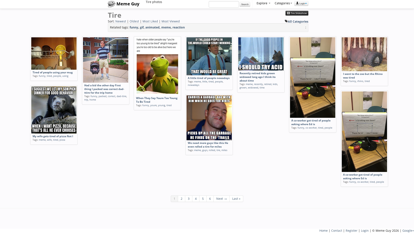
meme (166, 27)
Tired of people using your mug (53, 72)
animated (152, 27)
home (92, 99)
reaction (178, 27)
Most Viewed (171, 21)
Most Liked (150, 21)
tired (49, 75)
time (262, 87)
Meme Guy (127, 4)
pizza (62, 139)
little (204, 81)
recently (258, 84)
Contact (336, 230)
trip (86, 99)
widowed (253, 87)
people (57, 75)
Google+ (408, 230)
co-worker (311, 127)
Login (302, 3)
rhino (360, 81)
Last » (236, 199)
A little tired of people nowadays (209, 78)
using (65, 75)
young (161, 105)
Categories (282, 3)
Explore (262, 3)
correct (111, 96)
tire (218, 150)
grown (243, 87)
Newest (120, 21)
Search (245, 4)
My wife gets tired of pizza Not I (53, 136)
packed (103, 96)
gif (142, 27)
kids (275, 84)
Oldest (134, 21)
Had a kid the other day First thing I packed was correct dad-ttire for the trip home (104, 89)
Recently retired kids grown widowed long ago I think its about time (258, 77)
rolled (212, 150)
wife (49, 139)
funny (134, 27)
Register (352, 230)
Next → (221, 199)
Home (323, 230)
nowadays (193, 85)
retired (267, 84)
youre (153, 105)
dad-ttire (121, 96)
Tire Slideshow (298, 13)
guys (204, 150)
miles (224, 150)
